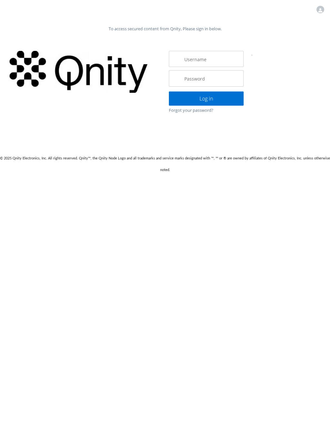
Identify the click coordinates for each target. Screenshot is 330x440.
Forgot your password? (191, 110)
